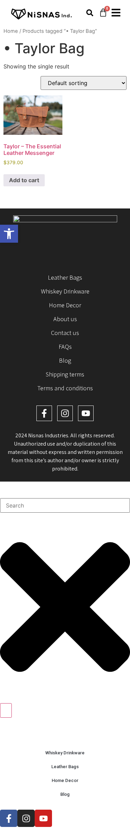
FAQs (65, 347)
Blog (65, 360)
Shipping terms (65, 374)
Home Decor (65, 305)
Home (10, 31)
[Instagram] (65, 413)
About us (65, 319)
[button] (9, 234)
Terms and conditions (65, 388)
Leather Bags (65, 277)
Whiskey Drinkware (65, 291)
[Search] (6, 710)
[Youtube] (86, 413)
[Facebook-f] (44, 413)
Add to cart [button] (24, 180)
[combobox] (65, 505)
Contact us (65, 333)
